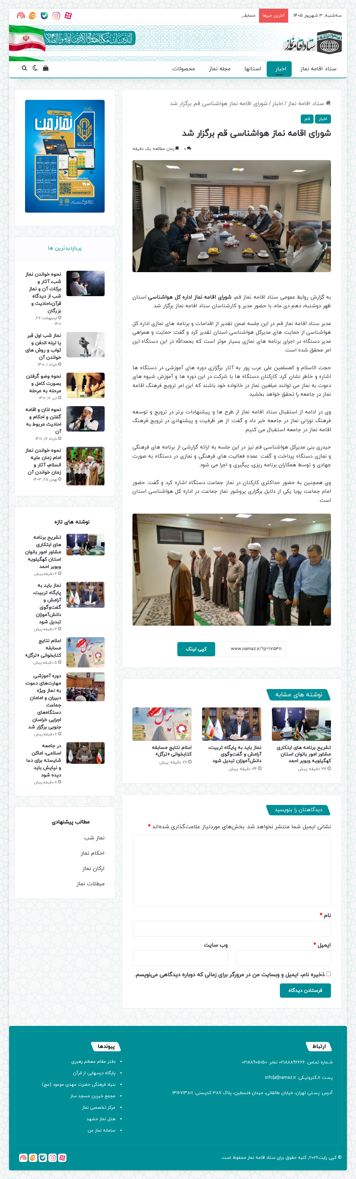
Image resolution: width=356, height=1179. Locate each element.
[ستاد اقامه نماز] (312, 42)
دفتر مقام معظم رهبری (93, 1062)
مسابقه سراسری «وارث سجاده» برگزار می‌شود (213, 16)
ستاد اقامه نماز (318, 69)
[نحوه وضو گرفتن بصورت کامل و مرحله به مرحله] (85, 385)
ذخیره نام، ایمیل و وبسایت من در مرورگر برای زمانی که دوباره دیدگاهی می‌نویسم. (230, 975)
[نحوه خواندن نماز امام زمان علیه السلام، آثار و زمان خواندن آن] (85, 466)
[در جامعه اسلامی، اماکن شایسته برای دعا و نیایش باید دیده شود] (85, 753)
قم (307, 119)
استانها (252, 69)
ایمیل (322, 945)
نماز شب (94, 838)
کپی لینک (196, 649)
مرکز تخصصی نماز (98, 1108)
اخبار (280, 69)
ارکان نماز (93, 868)
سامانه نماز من (101, 1130)
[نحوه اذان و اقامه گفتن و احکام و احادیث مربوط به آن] (85, 419)
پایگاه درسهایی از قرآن (94, 1073)
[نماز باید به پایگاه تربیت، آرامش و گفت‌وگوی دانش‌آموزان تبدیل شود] (231, 724)
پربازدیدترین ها (65, 248)
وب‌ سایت (216, 945)
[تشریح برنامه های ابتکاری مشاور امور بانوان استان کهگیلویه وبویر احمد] (301, 724)
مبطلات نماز (90, 884)
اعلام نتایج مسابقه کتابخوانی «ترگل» (172, 751)
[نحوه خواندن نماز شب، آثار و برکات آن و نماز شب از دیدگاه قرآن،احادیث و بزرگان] (85, 283)
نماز (251, 1158)
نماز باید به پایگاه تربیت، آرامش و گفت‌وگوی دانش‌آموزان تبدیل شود (234, 754)
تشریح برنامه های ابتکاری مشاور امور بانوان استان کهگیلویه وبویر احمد (304, 754)
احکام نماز (93, 853)
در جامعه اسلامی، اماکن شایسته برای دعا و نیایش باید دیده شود (43, 760)
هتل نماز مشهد (101, 1119)
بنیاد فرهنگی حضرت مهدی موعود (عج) (78, 1085)
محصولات (183, 69)
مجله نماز (219, 69)
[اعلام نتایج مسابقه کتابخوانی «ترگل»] (162, 724)
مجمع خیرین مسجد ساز (92, 1096)
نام (325, 915)
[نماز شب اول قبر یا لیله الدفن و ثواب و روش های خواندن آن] (85, 344)
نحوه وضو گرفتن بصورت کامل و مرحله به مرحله (43, 383)
